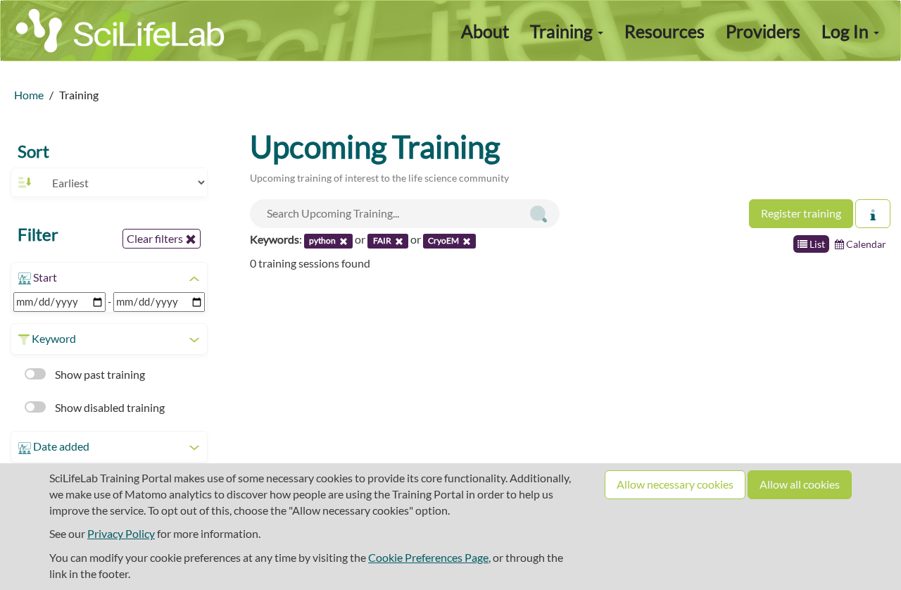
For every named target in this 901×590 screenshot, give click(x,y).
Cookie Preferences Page (428, 557)
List (816, 244)
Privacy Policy (121, 533)
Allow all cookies (800, 484)
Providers (763, 31)
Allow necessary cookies (675, 484)
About (485, 31)
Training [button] (563, 31)
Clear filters (156, 238)
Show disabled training (109, 407)
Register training (801, 213)
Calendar (865, 244)
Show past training (99, 374)
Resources (664, 31)
